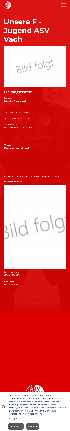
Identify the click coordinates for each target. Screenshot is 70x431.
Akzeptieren (16, 426)
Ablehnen (33, 426)
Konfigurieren (15, 418)
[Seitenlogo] (7, 5)
